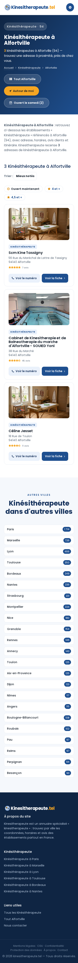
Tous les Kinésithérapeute (22, 913)
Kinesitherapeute (33, 7)
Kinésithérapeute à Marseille (24, 865)
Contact (62, 950)
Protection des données (26, 950)
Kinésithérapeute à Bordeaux (25, 885)
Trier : (9, 176)
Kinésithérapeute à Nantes (23, 891)
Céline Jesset (21, 430)
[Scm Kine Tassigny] (39, 224)
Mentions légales (24, 946)
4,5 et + (16, 197)
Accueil (9, 68)
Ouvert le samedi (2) (29, 103)
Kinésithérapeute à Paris (21, 859)
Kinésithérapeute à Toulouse (24, 878)
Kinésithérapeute (29, 68)
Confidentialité (54, 946)
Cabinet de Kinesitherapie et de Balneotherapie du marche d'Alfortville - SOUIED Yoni (37, 341)
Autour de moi (23, 91)
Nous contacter (15, 925)
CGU (40, 946)
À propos (50, 950)
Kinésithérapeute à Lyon (21, 872)
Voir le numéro (26, 278)
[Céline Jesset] (39, 402)
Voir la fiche (53, 278)
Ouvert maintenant (25, 189)
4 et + (56, 189)
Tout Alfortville (25, 79)
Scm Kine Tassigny (26, 252)
